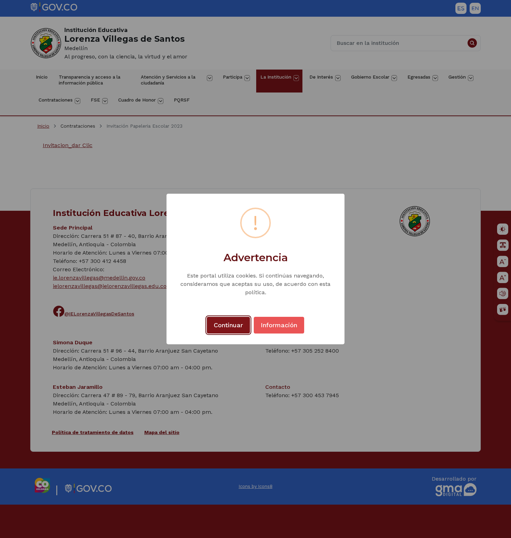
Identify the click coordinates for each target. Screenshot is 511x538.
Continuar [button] (228, 325)
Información (279, 325)
